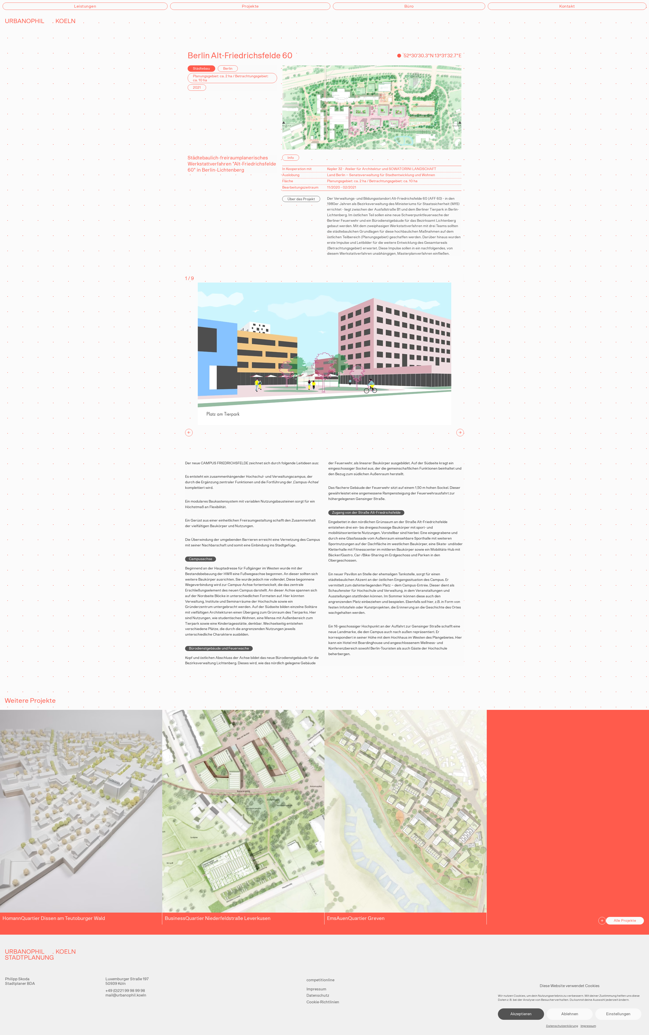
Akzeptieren (521, 1014)
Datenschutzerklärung (562, 1026)
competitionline (320, 980)
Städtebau (201, 68)
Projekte (250, 6)
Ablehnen (569, 1014)
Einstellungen (618, 1014)
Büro (409, 6)
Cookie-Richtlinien (323, 1002)
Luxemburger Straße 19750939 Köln (127, 981)
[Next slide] (460, 432)
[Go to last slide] (189, 432)
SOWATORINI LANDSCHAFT (412, 169)
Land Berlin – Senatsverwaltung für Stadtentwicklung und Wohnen (381, 175)
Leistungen (85, 6)
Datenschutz (318, 995)
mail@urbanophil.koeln (125, 995)
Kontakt (567, 6)
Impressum (588, 1026)
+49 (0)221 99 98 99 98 (125, 990)
